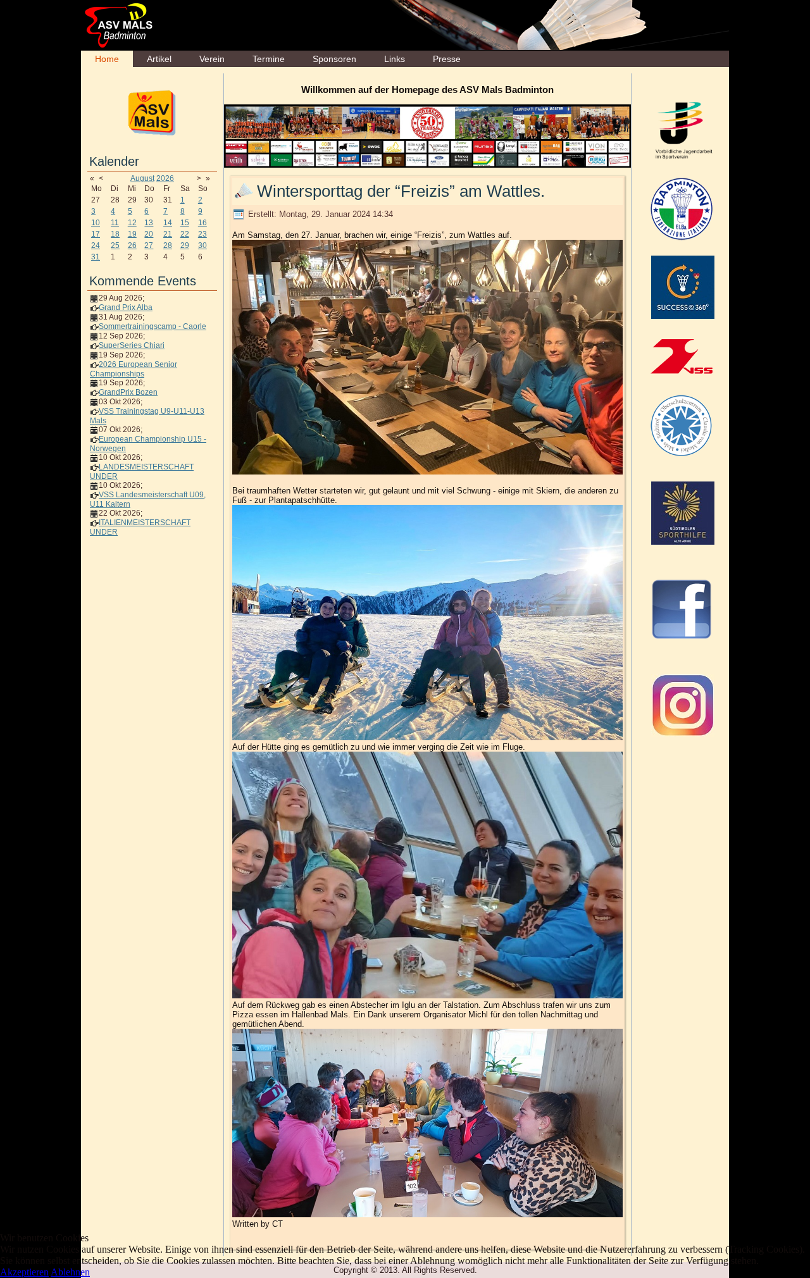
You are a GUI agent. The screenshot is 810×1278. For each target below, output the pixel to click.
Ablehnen (70, 1272)
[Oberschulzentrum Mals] (682, 425)
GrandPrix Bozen (128, 392)
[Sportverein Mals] (152, 112)
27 (148, 245)
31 (95, 256)
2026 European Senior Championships (133, 369)
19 (132, 234)
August (142, 178)
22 (184, 234)
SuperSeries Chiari (132, 345)
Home (107, 59)
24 (95, 245)
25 (115, 245)
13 (148, 222)
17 (95, 234)
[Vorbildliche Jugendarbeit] (683, 129)
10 (95, 222)
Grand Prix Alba (126, 307)
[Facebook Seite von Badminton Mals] (682, 608)
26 (132, 245)
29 (184, 245)
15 (184, 222)
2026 (165, 178)
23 (202, 234)
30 (202, 245)
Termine (268, 59)
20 (148, 234)
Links (394, 59)
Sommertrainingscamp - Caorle (152, 326)
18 (115, 234)
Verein (212, 59)
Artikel (159, 59)
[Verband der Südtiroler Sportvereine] (682, 356)
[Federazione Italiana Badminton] (682, 208)
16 (202, 222)
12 (132, 222)
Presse (447, 59)
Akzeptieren (24, 1272)
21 (167, 234)
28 (167, 245)
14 (167, 222)
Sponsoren (334, 59)
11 (115, 222)
